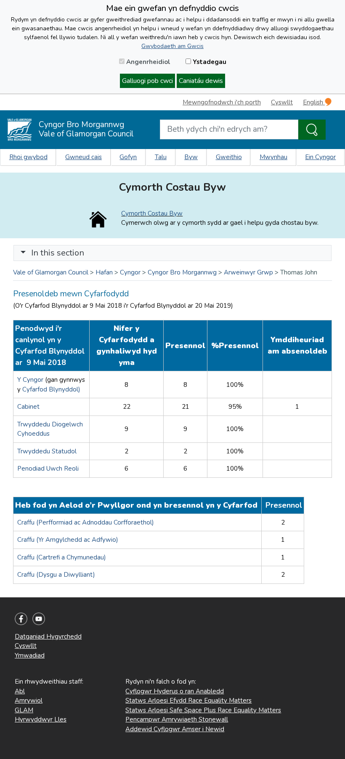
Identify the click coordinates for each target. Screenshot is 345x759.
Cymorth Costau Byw (152, 213)
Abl (20, 691)
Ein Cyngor (320, 157)
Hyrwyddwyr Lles (40, 719)
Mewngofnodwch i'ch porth (222, 102)
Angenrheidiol (147, 62)
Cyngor (130, 272)
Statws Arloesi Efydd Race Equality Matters (188, 700)
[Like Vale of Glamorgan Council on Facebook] (21, 618)
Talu (161, 157)
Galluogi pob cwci (147, 80)
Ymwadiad (30, 655)
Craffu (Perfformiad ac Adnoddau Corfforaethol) (85, 522)
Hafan (104, 272)
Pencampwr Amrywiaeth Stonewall (176, 719)
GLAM (24, 710)
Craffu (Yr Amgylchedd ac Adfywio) (67, 539)
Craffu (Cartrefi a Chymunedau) (62, 557)
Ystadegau (208, 62)
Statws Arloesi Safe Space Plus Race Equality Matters (203, 710)
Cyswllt (282, 102)
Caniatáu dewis (201, 80)
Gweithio (229, 157)
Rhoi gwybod (28, 157)
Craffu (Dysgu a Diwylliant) (57, 574)
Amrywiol (28, 700)
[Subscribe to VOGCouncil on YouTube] (38, 618)
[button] (23, 253)
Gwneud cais (83, 157)
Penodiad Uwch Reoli (48, 468)
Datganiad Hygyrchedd (48, 636)
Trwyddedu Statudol (47, 451)
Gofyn (128, 157)
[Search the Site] (312, 130)
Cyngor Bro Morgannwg (182, 272)
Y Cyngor (31, 380)
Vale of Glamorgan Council (50, 272)
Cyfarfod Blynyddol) (51, 389)
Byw (191, 157)
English (314, 102)
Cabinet (28, 406)
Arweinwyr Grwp (248, 272)
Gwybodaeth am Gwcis (172, 46)
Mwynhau (273, 157)
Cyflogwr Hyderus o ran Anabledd (174, 691)
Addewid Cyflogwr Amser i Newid (174, 729)
